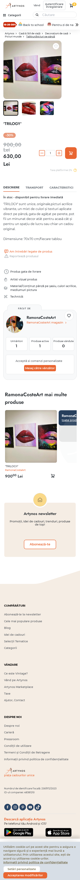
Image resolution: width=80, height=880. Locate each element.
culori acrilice (66, 286)
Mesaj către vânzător (40, 368)
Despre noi (12, 726)
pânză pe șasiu (46, 286)
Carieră (9, 732)
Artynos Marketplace (18, 687)
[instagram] (15, 807)
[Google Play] (18, 832)
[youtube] (30, 807)
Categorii (10, 648)
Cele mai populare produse (23, 621)
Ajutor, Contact (14, 700)
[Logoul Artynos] (14, 5)
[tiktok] (37, 807)
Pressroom (11, 739)
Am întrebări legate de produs (31, 251)
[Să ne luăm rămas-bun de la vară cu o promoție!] (10, 24)
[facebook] (7, 807)
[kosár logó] (71, 5)
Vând (37, 5)
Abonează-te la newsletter (22, 614)
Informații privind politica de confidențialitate (36, 759)
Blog (7, 628)
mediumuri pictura (23, 290)
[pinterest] (22, 807)
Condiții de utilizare (17, 746)
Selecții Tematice (16, 641)
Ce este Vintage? (16, 673)
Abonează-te (40, 544)
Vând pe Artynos (15, 680)
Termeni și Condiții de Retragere (27, 752)
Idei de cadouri (14, 634)
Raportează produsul (24, 256)
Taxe (7, 693)
